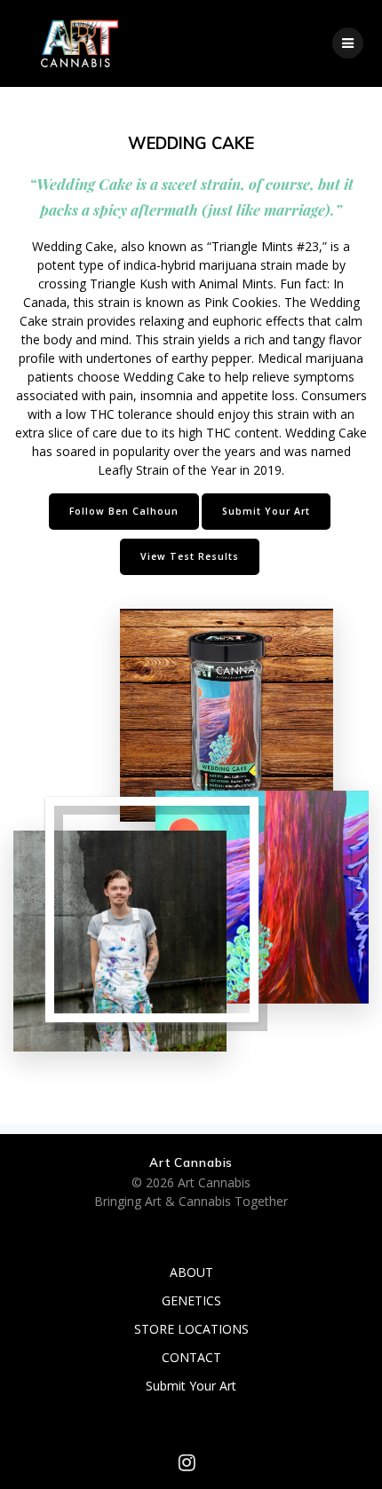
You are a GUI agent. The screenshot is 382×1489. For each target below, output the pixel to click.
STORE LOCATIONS (191, 1328)
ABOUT (191, 1272)
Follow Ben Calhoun (124, 511)
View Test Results (189, 556)
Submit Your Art (266, 511)
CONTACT (191, 1357)
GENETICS (191, 1300)
